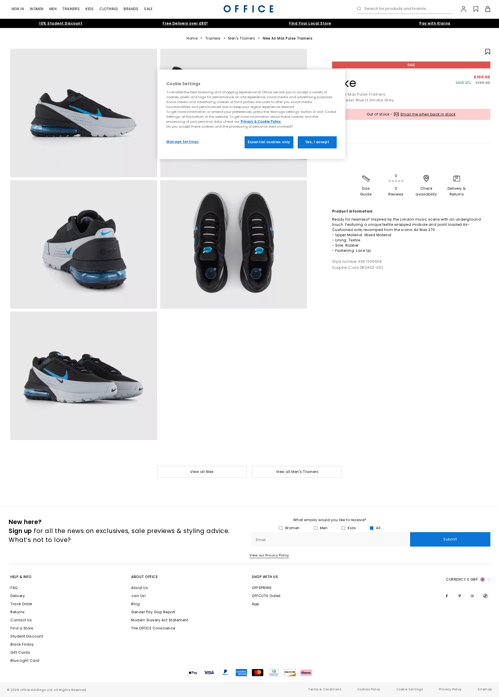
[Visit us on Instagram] (473, 595)
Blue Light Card (25, 660)
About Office (144, 576)
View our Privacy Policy (269, 555)
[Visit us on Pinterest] (461, 595)
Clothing (108, 8)
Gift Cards (20, 652)
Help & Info (21, 576)
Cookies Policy (368, 689)
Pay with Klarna (434, 23)
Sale (148, 8)
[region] (251, 114)
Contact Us (21, 620)
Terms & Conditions (324, 689)
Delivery (17, 595)
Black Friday (22, 644)
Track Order (21, 603)
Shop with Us (265, 576)
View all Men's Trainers (297, 471)
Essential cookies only (269, 142)
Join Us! (138, 595)
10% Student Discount (60, 23)
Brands (131, 8)
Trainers (71, 8)
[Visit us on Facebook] (448, 595)
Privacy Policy (450, 689)
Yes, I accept (317, 142)
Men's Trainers (241, 38)
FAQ (14, 587)
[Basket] (484, 9)
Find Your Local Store (310, 23)
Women (37, 8)
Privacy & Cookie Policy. (261, 121)
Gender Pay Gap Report (153, 612)
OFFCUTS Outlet (266, 595)
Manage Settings (182, 141)
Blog (135, 603)
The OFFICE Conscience (153, 628)
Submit (450, 539)
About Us (139, 587)
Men (53, 8)
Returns (17, 612)
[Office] (249, 8)
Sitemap (485, 689)
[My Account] (460, 9)
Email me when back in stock (428, 114)
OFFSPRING (262, 587)
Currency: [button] (462, 579)
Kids (89, 8)
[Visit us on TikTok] (486, 595)
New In (18, 8)
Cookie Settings (409, 689)
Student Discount (26, 636)
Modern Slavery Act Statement (159, 620)
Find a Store (21, 628)
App (255, 603)
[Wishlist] (472, 9)
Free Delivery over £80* (185, 23)
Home (192, 38)
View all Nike (201, 471)
